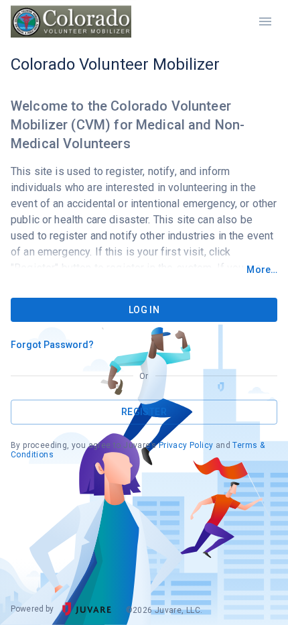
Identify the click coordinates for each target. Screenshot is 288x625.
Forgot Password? (52, 344)
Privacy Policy (186, 445)
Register (144, 411)
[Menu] (265, 21)
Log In (144, 309)
